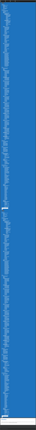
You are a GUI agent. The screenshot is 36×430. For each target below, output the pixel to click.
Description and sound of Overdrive (13, 422)
